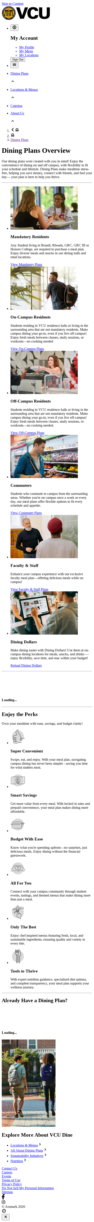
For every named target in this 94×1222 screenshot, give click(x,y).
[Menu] (14, 65)
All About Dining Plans (26, 1150)
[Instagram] (47, 1202)
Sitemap (7, 1192)
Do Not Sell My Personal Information (28, 1188)
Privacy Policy (12, 1184)
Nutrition (16, 1161)
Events (6, 1176)
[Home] (26, 19)
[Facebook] (47, 1197)
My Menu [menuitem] (26, 51)
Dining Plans (19, 140)
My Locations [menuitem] (28, 55)
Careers (7, 1172)
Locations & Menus (24, 1145)
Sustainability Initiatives (26, 1156)
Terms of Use (11, 1180)
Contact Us (9, 1168)
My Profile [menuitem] (26, 47)
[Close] (6, 1217)
